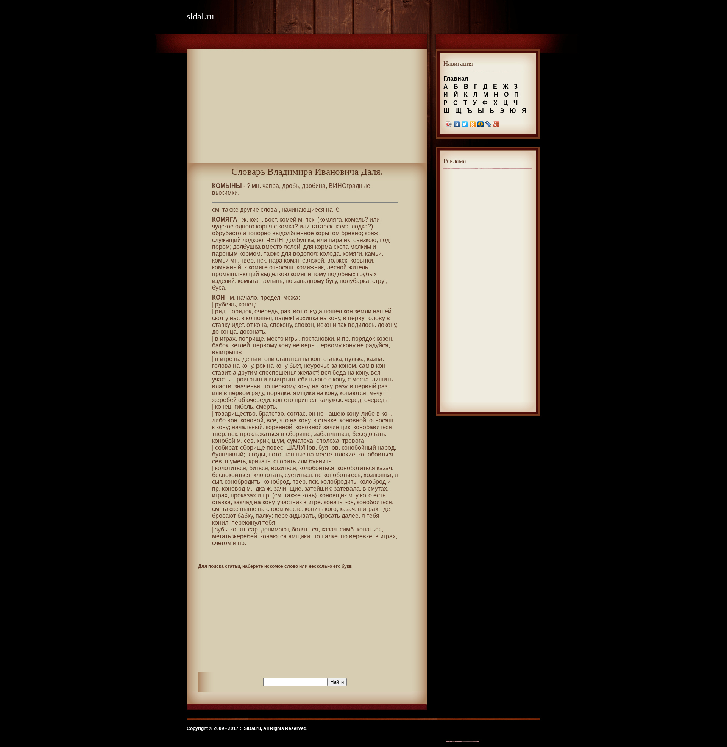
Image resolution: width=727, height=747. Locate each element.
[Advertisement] (307, 109)
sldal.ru (200, 16)
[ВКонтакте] (457, 124)
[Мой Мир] (481, 124)
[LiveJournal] (489, 124)
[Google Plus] (497, 124)
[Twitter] (465, 124)
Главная (455, 78)
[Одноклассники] (473, 124)
